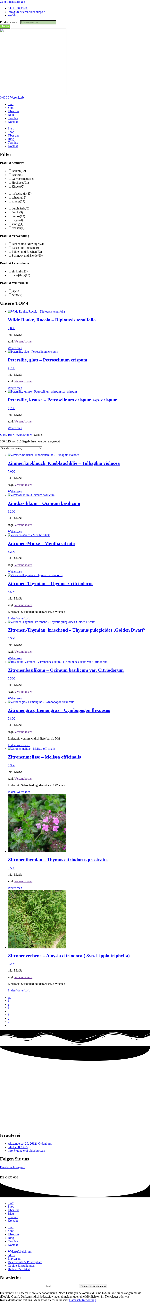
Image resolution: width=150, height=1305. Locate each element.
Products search (10, 22)
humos (18, 216)
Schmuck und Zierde (27, 255)
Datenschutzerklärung (82, 1300)
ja (15, 291)
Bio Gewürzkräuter (20, 434)
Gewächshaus (23, 178)
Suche (5, 26)
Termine (13, 118)
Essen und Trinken (26, 247)
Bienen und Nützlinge (28, 243)
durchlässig (20, 208)
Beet (17, 174)
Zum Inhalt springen (12, 1)
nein (17, 295)
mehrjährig (21, 275)
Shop (11, 107)
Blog (11, 114)
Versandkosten (23, 341)
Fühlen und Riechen (27, 251)
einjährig (20, 271)
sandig (17, 224)
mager (17, 220)
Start (10, 104)
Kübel (18, 186)
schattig (19, 197)
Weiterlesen (15, 348)
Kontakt (13, 121)
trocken (18, 228)
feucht (17, 212)
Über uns (13, 111)
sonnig (18, 201)
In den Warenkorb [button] (19, 618)
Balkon (19, 171)
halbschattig (21, 193)
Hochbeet (20, 182)
